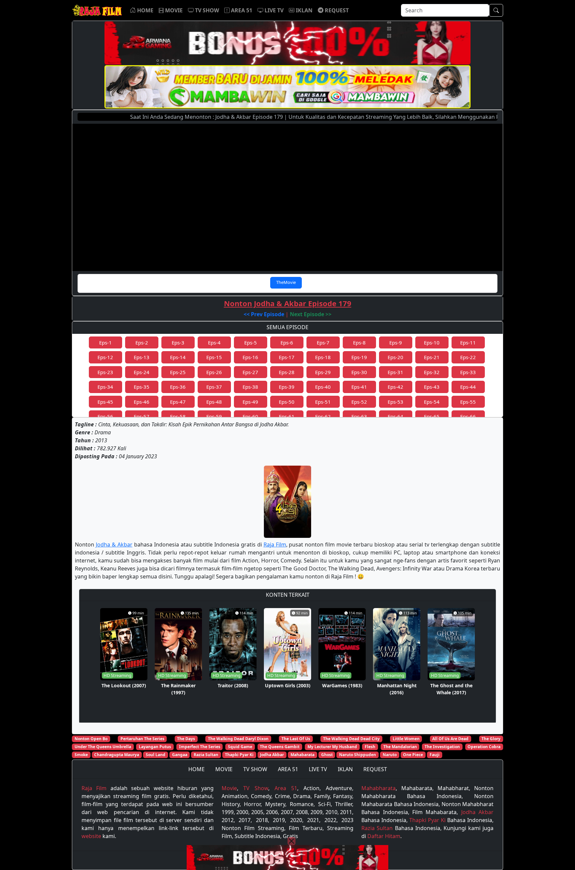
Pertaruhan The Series (142, 739)
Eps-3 (178, 342)
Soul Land (155, 755)
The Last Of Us (296, 739)
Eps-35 (141, 386)
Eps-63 (359, 416)
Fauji (435, 755)
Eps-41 (359, 386)
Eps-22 (468, 357)
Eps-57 (141, 416)
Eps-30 (359, 372)
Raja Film (275, 544)
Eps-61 (286, 416)
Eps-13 (141, 357)
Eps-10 (432, 342)
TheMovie (286, 282)
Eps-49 (250, 401)
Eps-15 (214, 357)
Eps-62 (323, 416)
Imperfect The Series (199, 747)
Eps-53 (395, 401)
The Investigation (442, 747)
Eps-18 (323, 357)
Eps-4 (214, 342)
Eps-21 (432, 357)
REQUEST (375, 769)
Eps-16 (250, 357)
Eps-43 (432, 386)
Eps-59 (214, 416)
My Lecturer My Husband (332, 747)
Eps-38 (250, 386)
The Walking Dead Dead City (351, 739)
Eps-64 (395, 416)
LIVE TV (318, 769)
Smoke (81, 755)
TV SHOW (255, 769)
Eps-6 (287, 342)
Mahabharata (378, 788)
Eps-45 (105, 401)
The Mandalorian (400, 747)
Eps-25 (178, 372)
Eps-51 (323, 401)
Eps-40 (323, 386)
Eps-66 (468, 416)
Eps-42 (395, 386)
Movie (229, 788)
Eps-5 (250, 342)
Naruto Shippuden (357, 755)
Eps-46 (141, 401)
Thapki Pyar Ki (239, 755)
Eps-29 (323, 372)
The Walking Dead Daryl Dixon (238, 739)
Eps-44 (468, 386)
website (91, 836)
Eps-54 (432, 401)
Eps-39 (286, 386)
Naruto (390, 755)
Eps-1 (105, 342)
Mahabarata (302, 755)
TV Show (255, 788)
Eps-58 (178, 416)
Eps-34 (105, 386)
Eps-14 (178, 357)
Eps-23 (105, 372)
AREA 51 (288, 769)
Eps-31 (395, 372)
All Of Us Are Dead (450, 739)
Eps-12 (105, 357)
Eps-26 (214, 372)
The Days (186, 739)
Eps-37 (214, 386)
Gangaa (179, 755)
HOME (196, 769)
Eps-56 (105, 416)
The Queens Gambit (279, 747)
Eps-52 (359, 401)
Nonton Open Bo (91, 739)
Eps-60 (250, 416)
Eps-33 (468, 372)
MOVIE (224, 769)
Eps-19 (359, 357)
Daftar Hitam (383, 836)
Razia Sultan (206, 755)
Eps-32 (432, 372)
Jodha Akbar (272, 755)
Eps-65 (432, 416)
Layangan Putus (155, 747)
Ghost (327, 755)
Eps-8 (359, 342)
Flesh (370, 747)
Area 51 (286, 788)
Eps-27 (250, 372)
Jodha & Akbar (114, 544)
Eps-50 (286, 401)
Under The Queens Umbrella (103, 747)
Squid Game (240, 747)
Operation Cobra (484, 747)
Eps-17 (286, 357)
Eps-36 (178, 386)
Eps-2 (141, 342)
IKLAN (345, 769)
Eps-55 (468, 401)
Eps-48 (214, 401)
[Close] (291, 841)
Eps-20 (395, 357)
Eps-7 (323, 342)
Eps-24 (141, 372)
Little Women (406, 739)
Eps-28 (286, 372)
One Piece (413, 755)
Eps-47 (178, 401)
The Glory (490, 739)
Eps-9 (395, 342)
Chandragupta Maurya (116, 755)
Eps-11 (468, 342)
